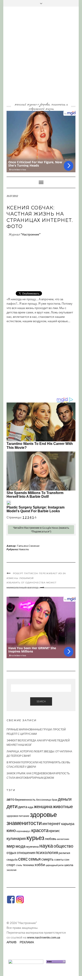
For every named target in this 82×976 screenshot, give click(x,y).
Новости (24, 549)
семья (34, 858)
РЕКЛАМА (27, 942)
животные (63, 806)
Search (41, 701)
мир (11, 846)
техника (28, 865)
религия (64, 853)
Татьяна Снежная (28, 545)
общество (63, 845)
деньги (65, 799)
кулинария (16, 838)
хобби (40, 864)
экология (11, 869)
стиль (19, 865)
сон (66, 859)
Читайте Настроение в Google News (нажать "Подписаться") (41, 529)
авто (10, 799)
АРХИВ (11, 942)
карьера (67, 823)
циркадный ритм (55, 865)
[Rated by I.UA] (25, 961)
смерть (47, 859)
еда (30, 807)
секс (23, 859)
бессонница (43, 799)
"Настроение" (30, 234)
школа (68, 865)
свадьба (12, 859)
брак (54, 799)
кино (11, 830)
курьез (35, 837)
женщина (43, 806)
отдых (11, 852)
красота (40, 830)
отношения (26, 852)
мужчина (32, 846)
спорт (11, 865)
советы (59, 859)
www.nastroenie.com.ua (43, 937)
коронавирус (23, 831)
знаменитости (24, 823)
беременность (25, 799)
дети (12, 806)
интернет (51, 823)
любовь (50, 839)
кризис (54, 831)
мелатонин (63, 839)
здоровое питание (18, 816)
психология (47, 852)
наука (46, 846)
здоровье (43, 814)
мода (21, 845)
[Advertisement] (41, 57)
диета (22, 807)
